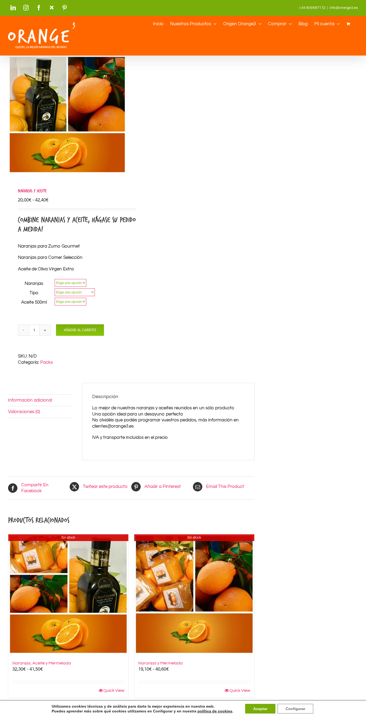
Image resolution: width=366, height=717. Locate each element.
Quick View (113, 690)
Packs (46, 362)
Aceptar (260, 709)
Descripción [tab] (20, 388)
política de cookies (214, 711)
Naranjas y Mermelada (160, 663)
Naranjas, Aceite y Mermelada (41, 663)
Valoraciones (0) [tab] (24, 411)
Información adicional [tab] (30, 400)
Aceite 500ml (34, 302)
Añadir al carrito (80, 330)
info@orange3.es (344, 8)
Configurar (295, 709)
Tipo (33, 293)
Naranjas (34, 283)
